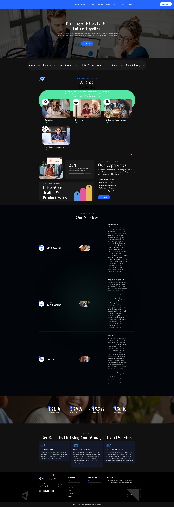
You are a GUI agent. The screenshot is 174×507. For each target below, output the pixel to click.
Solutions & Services (79, 4)
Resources (100, 4)
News (108, 4)
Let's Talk (165, 4)
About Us (115, 4)
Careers (130, 4)
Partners (92, 4)
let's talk (103, 197)
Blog (123, 4)
